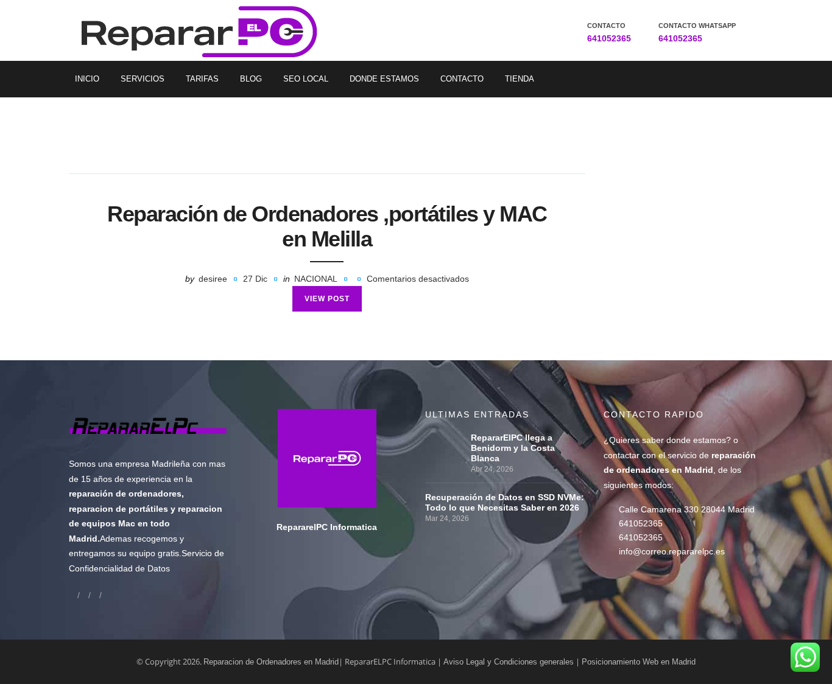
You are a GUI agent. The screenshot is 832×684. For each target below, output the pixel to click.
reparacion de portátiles (118, 509)
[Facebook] (73, 595)
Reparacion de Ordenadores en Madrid (271, 661)
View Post (327, 299)
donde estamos (696, 440)
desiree (213, 279)
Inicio (87, 78)
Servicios (142, 78)
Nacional (315, 279)
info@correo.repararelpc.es (672, 551)
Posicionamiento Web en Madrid (639, 661)
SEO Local (305, 78)
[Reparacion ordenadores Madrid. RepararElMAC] (204, 30)
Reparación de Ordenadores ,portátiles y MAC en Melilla (327, 226)
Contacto (462, 78)
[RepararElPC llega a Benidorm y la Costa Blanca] (445, 437)
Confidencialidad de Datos (119, 568)
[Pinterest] (106, 595)
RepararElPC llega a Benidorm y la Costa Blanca (513, 448)
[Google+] (84, 595)
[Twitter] (95, 595)
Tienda (519, 78)
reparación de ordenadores (125, 493)
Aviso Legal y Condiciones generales (508, 661)
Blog (251, 78)
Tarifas (202, 78)
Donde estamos (384, 78)
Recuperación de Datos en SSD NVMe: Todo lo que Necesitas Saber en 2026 (504, 502)
